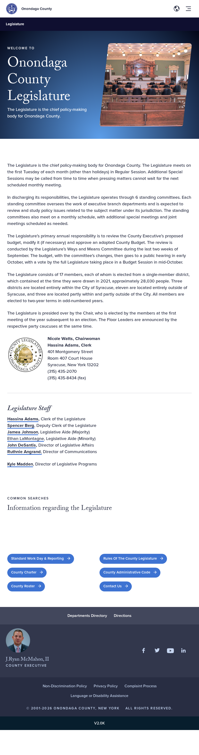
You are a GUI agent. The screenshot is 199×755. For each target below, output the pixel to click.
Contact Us (112, 586)
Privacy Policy (106, 686)
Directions (123, 615)
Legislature (15, 24)
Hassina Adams (22, 419)
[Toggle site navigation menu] (188, 8)
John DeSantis (21, 445)
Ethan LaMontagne (25, 438)
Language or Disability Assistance (99, 695)
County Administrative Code (131, 572)
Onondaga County (36, 8)
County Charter (29, 572)
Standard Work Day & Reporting (42, 558)
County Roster (28, 586)
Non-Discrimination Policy (65, 686)
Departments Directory (87, 615)
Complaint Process (140, 686)
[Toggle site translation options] (177, 8)
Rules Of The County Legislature (135, 558)
